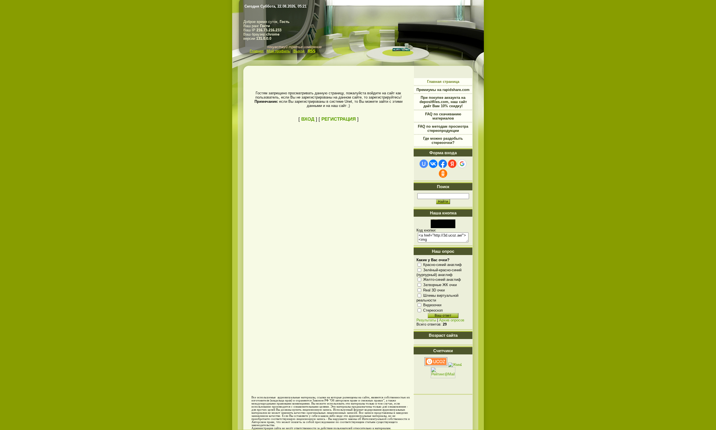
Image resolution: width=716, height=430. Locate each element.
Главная (256, 51)
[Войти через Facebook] (443, 164)
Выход (299, 51)
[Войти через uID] (424, 164)
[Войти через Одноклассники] (443, 173)
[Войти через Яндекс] (452, 164)
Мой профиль (278, 51)
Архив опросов (451, 320)
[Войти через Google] (462, 163)
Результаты (426, 320)
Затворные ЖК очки (440, 285)
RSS (311, 51)
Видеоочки (432, 305)
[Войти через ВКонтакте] (433, 164)
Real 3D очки (434, 290)
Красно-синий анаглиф (442, 265)
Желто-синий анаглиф (442, 279)
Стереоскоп (433, 310)
